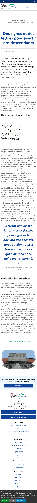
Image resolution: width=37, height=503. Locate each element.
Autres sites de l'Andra (18, 425)
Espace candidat (18, 461)
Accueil (14, 20)
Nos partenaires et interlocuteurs (18, 432)
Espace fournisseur (18, 458)
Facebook (19, 481)
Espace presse (18, 452)
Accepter (4, 500)
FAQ (18, 428)
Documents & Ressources (18, 445)
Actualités (22, 20)
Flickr (19, 475)
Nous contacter (18, 467)
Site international (18, 464)
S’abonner (18, 385)
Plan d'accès (18, 412)
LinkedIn (19, 484)
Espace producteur (18, 455)
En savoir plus (21, 500)
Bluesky (19, 478)
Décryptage (18, 448)
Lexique (18, 435)
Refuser (12, 500)
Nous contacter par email (18, 417)
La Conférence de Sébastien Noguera (16, 341)
